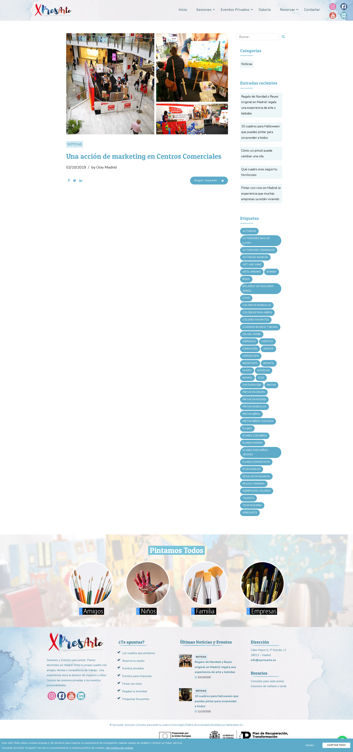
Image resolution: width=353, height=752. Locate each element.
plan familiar (252, 469)
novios (247, 377)
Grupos (268, 348)
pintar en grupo (254, 392)
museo (247, 370)
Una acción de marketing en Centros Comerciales (143, 156)
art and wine (252, 264)
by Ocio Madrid (104, 167)
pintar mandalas (254, 406)
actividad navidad (255, 257)
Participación (252, 385)
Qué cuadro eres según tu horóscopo (259, 172)
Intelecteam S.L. (235, 725)
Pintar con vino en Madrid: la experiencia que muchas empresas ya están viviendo (261, 193)
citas (246, 298)
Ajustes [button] (310, 745)
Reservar (287, 9)
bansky (272, 271)
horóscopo (251, 356)
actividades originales (259, 250)
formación (250, 348)
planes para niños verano (255, 452)
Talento (248, 498)
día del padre (252, 334)
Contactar (312, 9)
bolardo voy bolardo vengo (258, 288)
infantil (268, 363)
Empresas (249, 341)
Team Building (252, 505)
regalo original (254, 483)
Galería (265, 9)
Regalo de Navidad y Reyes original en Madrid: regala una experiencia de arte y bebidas (259, 105)
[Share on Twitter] (74, 180)
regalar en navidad (256, 476)
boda (246, 279)
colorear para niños (257, 312)
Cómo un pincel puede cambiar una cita (256, 153)
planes (247, 428)
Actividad (249, 231)
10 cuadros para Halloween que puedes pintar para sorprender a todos (260, 132)
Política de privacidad (197, 725)
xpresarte (250, 512)
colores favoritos (256, 319)
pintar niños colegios (258, 421)
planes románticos (256, 462)
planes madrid (253, 443)
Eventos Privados (235, 9)
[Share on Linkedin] (80, 180)
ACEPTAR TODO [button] (336, 745)
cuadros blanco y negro (260, 327)
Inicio (183, 9)
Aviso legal (177, 725)
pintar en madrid (254, 399)
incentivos (250, 363)
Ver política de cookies (119, 748)
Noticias (74, 144)
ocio (261, 377)
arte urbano (252, 271)
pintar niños (251, 414)
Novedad (263, 370)
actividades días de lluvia (256, 240)
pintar (271, 385)
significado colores (257, 491)
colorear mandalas (257, 305)
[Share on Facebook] (69, 180)
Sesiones (203, 9)
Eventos (267, 341)
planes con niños (255, 435)
